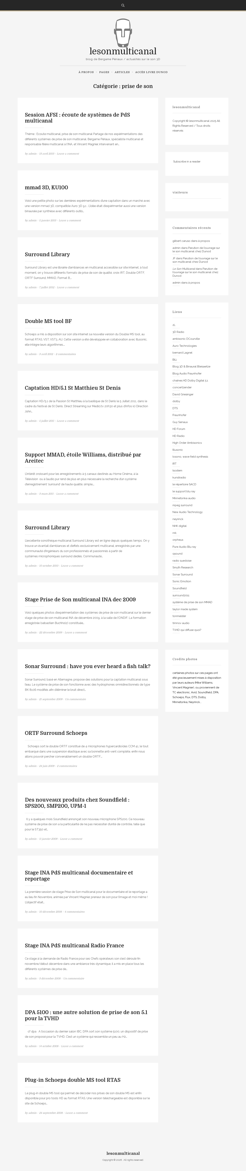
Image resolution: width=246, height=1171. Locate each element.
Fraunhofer (179, 415)
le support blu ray (184, 491)
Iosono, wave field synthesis (190, 456)
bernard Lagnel (182, 352)
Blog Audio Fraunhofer (187, 373)
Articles (122, 72)
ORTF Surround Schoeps (56, 733)
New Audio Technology (188, 512)
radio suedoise (182, 560)
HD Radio (179, 436)
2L (174, 325)
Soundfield (180, 588)
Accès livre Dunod (151, 72)
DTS (175, 408)
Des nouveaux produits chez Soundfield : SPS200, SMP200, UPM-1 (77, 803)
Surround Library (47, 254)
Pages (104, 72)
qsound (177, 553)
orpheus (178, 539)
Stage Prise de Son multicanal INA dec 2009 (80, 600)
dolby (176, 401)
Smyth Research (183, 567)
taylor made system (185, 609)
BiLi (175, 359)
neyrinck (178, 519)
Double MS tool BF (48, 321)
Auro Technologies (185, 345)
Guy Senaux (180, 422)
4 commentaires (74, 911)
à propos (86, 72)
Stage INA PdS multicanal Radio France (74, 946)
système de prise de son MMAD (192, 602)
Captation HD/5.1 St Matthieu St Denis (73, 388)
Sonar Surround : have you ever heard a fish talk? (88, 666)
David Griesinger (183, 394)
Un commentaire (75, 699)
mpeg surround (182, 505)
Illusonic (178, 449)
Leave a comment (68, 153)
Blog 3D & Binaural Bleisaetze (191, 366)
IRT (174, 463)
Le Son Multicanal (184, 268)
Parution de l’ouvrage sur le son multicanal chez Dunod (196, 249)
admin (32, 153)
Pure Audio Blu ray (184, 546)
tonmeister (179, 616)
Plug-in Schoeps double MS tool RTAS (72, 1080)
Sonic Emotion (182, 581)
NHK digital (180, 526)
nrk (174, 533)
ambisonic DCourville (186, 338)
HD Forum (179, 429)
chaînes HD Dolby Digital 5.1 (190, 380)
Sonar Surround (183, 574)
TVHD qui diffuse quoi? (187, 630)
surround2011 (181, 595)
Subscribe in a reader (186, 161)
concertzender (182, 387)
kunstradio (179, 477)
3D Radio (178, 332)
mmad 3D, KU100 (46, 188)
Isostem (177, 470)
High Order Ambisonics (187, 442)
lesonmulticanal (123, 51)
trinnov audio (181, 623)
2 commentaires (66, 354)
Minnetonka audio (184, 498)
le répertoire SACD (184, 484)
